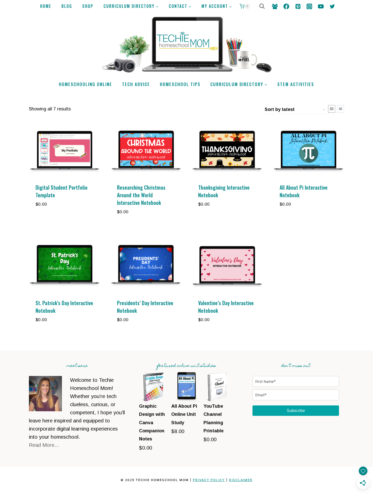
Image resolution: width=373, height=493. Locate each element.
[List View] (340, 109)
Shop (87, 6)
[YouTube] (321, 6)
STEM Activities (295, 84)
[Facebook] (286, 6)
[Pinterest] (297, 6)
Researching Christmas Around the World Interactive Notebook (141, 195)
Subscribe (296, 410)
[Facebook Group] (275, 6)
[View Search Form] (262, 6)
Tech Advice (136, 84)
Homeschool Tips (180, 84)
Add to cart (51, 219)
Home (45, 6)
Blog (66, 6)
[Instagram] (309, 6)
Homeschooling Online (85, 84)
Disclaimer (240, 480)
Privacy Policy (209, 480)
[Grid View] (331, 109)
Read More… (44, 445)
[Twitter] (332, 6)
